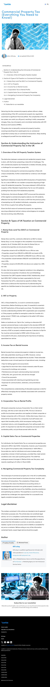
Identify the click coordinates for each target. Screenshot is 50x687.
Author (6, 101)
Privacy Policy (3, 657)
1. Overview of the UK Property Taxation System (21, 75)
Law (25, 552)
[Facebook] (5, 642)
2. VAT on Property (12, 84)
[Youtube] (8, 642)
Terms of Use (3, 662)
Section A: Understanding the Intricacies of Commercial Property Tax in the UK (22, 71)
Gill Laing (16, 546)
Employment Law (25, 555)
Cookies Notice (4, 672)
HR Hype (3, 636)
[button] (45, 4)
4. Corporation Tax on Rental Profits (18, 89)
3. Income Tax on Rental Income (16, 87)
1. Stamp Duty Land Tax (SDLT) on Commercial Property (24, 81)
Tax (27, 552)
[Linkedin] (11, 642)
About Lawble (4, 627)
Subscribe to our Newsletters (7, 629)
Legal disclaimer (9, 99)
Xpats (2, 638)
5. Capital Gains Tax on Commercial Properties (21, 92)
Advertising (3, 655)
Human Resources (34, 552)
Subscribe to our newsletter (15, 104)
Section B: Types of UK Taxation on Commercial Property (22, 78)
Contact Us (4, 632)
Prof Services (17, 561)
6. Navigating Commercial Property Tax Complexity (23, 95)
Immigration (16, 555)
